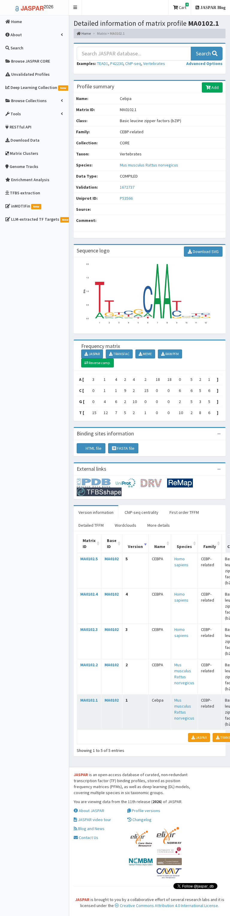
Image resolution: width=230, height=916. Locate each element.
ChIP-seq (133, 63)
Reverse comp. (99, 363)
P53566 (127, 198)
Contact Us (88, 837)
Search (204, 53)
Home (86, 33)
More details (158, 525)
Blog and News (91, 828)
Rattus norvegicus (162, 165)
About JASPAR (91, 810)
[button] (75, 7)
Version (135, 546)
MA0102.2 (89, 664)
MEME (147, 354)
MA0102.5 (89, 558)
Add (215, 87)
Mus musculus (133, 165)
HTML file (93, 448)
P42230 (116, 63)
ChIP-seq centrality (141, 512)
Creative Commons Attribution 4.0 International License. (169, 905)
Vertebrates (154, 63)
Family (209, 546)
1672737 (127, 187)
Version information (96, 512)
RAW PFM (172, 354)
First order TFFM (184, 512)
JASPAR (94, 354)
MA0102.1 (89, 700)
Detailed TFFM (91, 525)
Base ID (111, 543)
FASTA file (125, 448)
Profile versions (145, 810)
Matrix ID (89, 543)
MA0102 (112, 558)
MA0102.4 (89, 594)
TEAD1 (102, 63)
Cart (183, 6)
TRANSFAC (121, 354)
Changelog (141, 819)
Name (159, 546)
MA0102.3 (89, 629)
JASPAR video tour (94, 819)
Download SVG (205, 251)
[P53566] (96, 482)
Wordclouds (125, 525)
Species (184, 546)
